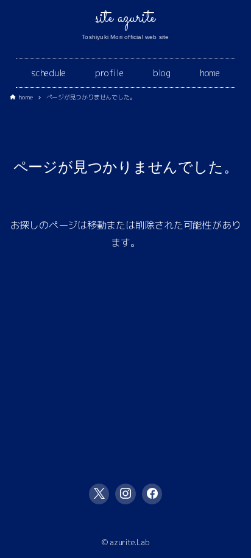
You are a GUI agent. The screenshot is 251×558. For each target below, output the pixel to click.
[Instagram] (125, 494)
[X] (99, 494)
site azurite (125, 18)
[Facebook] (152, 494)
